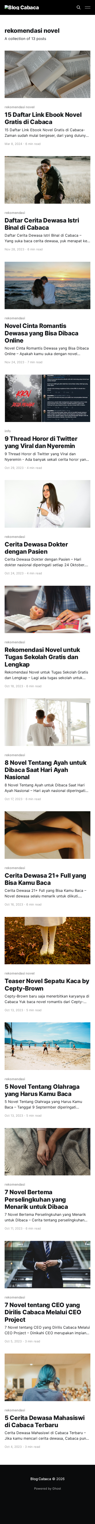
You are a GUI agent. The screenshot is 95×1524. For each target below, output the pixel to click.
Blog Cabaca (40, 1479)
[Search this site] (78, 7)
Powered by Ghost (47, 1488)
